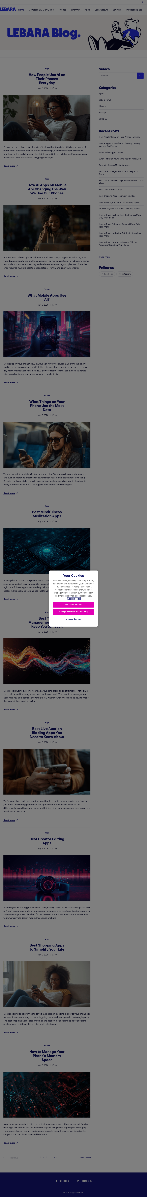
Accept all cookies (74, 604)
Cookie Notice (74, 599)
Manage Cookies (73, 619)
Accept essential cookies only (73, 612)
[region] (73, 598)
